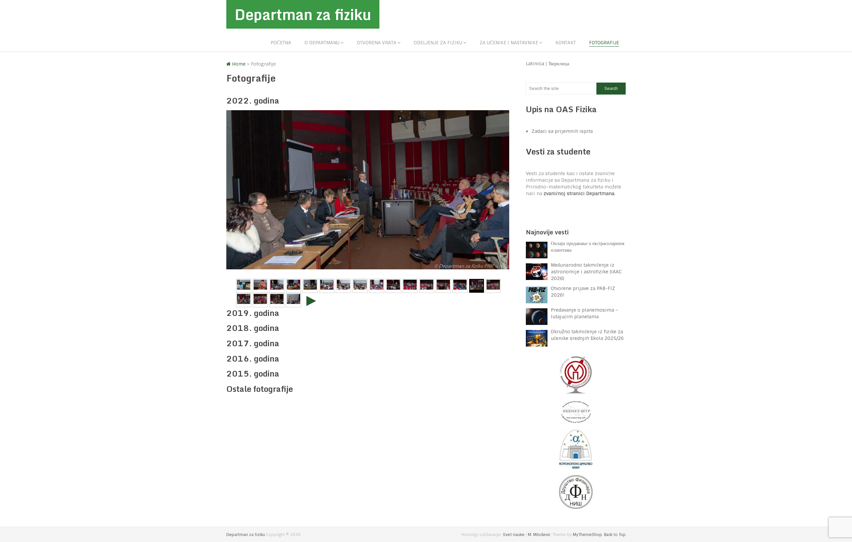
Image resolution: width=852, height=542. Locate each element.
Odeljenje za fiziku (438, 43)
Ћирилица (558, 64)
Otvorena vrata (376, 43)
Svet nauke (514, 534)
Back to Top (615, 534)
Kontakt (565, 43)
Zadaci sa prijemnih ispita (562, 131)
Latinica (535, 64)
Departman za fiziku (303, 14)
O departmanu (322, 43)
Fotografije (604, 43)
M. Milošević (539, 534)
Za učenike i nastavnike (509, 43)
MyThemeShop (587, 534)
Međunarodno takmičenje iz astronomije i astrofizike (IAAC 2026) (586, 271)
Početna (281, 43)
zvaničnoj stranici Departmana (578, 193)
